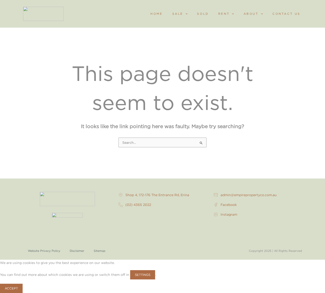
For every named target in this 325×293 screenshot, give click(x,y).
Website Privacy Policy (44, 250)
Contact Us (286, 13)
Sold (202, 13)
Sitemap (99, 250)
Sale (177, 13)
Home (156, 13)
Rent (224, 13)
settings (142, 274)
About (251, 13)
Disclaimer (77, 250)
